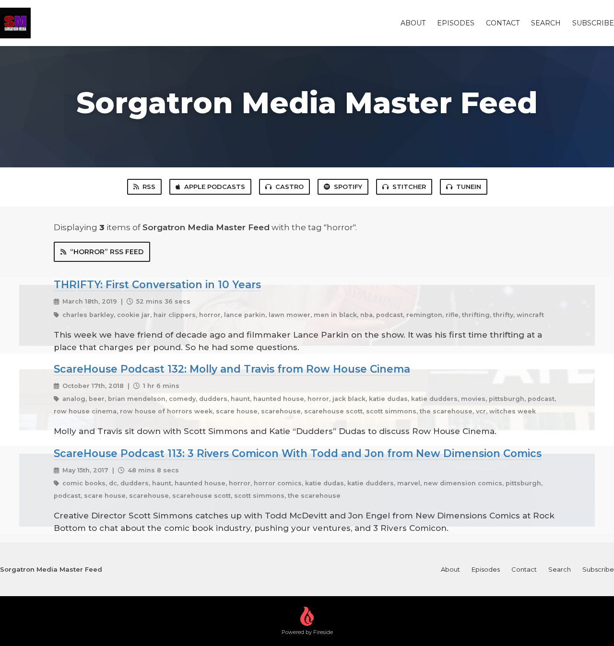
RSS (148, 186)
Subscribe (593, 23)
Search (546, 23)
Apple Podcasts (214, 186)
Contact (503, 23)
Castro (289, 186)
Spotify (348, 186)
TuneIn (468, 186)
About (413, 23)
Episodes (455, 23)
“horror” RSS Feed (106, 251)
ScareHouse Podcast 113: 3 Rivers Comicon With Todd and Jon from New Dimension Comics (298, 453)
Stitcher (409, 186)
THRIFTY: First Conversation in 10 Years (157, 284)
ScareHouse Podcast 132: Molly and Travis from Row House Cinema (232, 369)
